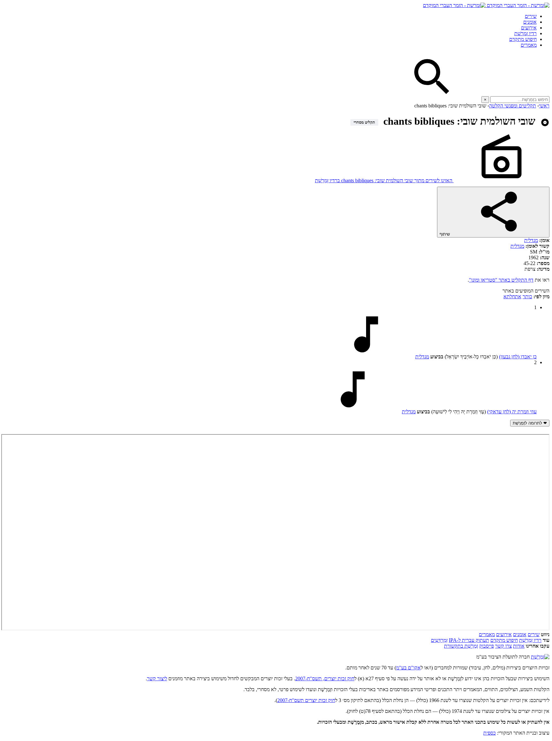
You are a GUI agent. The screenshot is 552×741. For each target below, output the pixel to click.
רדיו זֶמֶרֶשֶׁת (525, 33)
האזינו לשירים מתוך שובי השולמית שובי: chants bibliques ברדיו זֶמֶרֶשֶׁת (384, 180)
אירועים (529, 27)
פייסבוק (486, 646)
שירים (531, 16)
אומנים (530, 22)
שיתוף (445, 234)
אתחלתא (512, 296)
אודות (519, 646)
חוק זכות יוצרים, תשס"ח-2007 (324, 678)
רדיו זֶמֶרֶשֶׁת (530, 640)
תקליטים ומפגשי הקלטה (512, 105)
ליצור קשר (157, 678)
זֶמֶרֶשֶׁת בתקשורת (461, 646)
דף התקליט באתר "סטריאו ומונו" (501, 280)
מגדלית (531, 240)
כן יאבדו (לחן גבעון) (518, 356)
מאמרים (529, 45)
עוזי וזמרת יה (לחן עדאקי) (512, 411)
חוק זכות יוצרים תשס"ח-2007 (306, 700)
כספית (489, 733)
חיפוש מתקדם (523, 39)
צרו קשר (503, 646)
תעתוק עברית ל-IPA (469, 640)
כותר (527, 296)
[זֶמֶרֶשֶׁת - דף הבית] (540, 656)
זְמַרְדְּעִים (439, 640)
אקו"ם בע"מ (408, 667)
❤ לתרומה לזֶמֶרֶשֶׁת (530, 423)
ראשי (544, 105)
